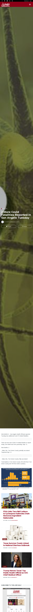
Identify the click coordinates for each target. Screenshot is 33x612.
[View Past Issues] (16, 601)
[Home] (3, 4)
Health (4, 208)
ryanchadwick (15, 520)
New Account (26, 0)
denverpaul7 (14, 577)
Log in (31, 0)
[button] (8, 226)
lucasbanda (14, 547)
